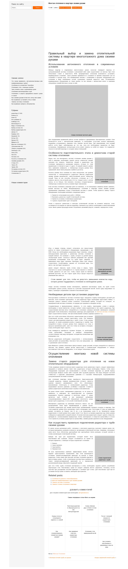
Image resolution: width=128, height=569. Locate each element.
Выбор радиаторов (17, 130)
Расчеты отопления (18, 159)
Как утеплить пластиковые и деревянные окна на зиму (106, 544)
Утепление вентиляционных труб (22, 91)
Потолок (14, 157)
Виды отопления (17, 126)
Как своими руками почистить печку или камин (26, 98)
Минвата (14, 142)
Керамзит (15, 136)
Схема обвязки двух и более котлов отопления (90, 508)
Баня (13, 117)
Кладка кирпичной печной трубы (105, 558)
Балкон (14, 115)
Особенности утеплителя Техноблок (23, 85)
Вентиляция (15, 124)
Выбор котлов (16, 128)
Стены (13, 163)
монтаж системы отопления (106, 312)
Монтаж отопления (17, 144)
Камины (14, 134)
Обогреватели (16, 146)
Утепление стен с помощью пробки (22, 87)
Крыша (14, 140)
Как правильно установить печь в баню (24, 100)
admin (56, 8)
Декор (13, 132)
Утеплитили (15, 173)
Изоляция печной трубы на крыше (60, 558)
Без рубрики (15, 120)
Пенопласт (15, 150)
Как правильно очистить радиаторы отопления (73, 534)
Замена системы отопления (20, 102)
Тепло (13, 165)
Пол (13, 155)
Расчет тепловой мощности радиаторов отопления (106, 519)
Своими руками (16, 161)
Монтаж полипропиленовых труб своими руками (67, 481)
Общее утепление (17, 148)
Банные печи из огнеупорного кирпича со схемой (57, 518)
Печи (13, 153)
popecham (15, 113)
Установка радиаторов (19, 171)
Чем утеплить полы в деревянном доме (24, 89)
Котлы (13, 138)
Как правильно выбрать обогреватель (23, 104)
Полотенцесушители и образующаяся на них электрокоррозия (73, 509)
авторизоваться (83, 493)
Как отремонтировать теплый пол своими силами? (57, 534)
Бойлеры (14, 122)
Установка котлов (17, 169)
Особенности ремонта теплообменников (64, 479)
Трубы (13, 167)
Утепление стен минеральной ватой (90, 532)
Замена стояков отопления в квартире (64, 484)
